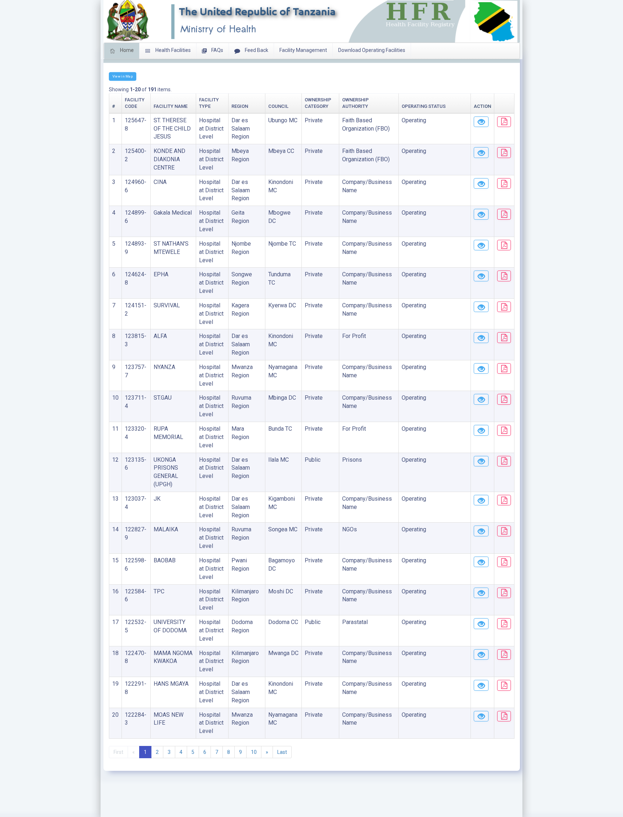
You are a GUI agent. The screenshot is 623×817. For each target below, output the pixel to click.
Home (126, 50)
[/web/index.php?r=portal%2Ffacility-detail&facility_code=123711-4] (481, 399)
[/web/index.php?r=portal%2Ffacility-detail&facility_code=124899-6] (481, 214)
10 (254, 752)
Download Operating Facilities (371, 50)
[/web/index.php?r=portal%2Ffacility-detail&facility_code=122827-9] (481, 531)
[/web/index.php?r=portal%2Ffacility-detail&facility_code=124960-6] (481, 183)
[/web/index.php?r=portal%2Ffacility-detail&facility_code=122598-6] (481, 562)
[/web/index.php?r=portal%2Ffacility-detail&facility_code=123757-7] (481, 368)
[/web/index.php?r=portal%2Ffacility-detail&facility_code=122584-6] (481, 593)
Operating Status (424, 106)
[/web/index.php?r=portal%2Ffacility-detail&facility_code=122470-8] (481, 654)
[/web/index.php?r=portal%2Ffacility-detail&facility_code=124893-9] (481, 245)
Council (278, 106)
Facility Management (303, 50)
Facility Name (170, 106)
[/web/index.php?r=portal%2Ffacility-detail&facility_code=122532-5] (481, 623)
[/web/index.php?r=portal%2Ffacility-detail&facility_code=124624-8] (481, 276)
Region (239, 106)
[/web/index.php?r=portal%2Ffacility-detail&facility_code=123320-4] (481, 430)
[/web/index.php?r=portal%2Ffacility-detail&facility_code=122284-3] (481, 716)
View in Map (122, 76)
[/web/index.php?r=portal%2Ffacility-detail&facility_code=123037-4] (481, 500)
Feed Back (256, 50)
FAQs (216, 50)
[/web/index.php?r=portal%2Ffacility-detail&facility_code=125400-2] (481, 152)
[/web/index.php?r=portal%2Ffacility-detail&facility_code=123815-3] (481, 337)
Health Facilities (172, 50)
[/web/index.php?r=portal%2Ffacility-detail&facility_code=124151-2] (481, 307)
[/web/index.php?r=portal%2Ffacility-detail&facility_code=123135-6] (481, 461)
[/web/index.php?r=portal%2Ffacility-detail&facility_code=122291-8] (481, 685)
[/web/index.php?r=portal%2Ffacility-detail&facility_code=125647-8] (481, 122)
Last (282, 752)
